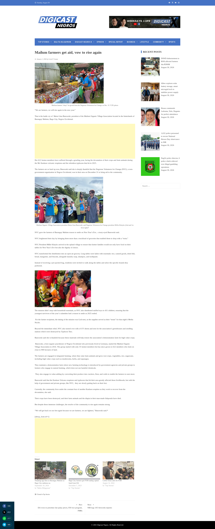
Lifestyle (144, 42)
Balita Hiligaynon (62, 42)
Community (158, 42)
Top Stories (43, 42)
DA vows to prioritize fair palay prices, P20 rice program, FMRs (60, 508)
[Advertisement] (85, 141)
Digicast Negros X (83, 42)
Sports (172, 42)
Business (131, 42)
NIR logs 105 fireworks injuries (99, 506)
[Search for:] (160, 186)
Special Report (116, 42)
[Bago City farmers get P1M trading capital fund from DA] (84, 470)
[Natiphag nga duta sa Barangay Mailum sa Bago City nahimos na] (50, 470)
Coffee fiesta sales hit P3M (112, 481)
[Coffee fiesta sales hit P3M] (118, 470)
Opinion (100, 42)
